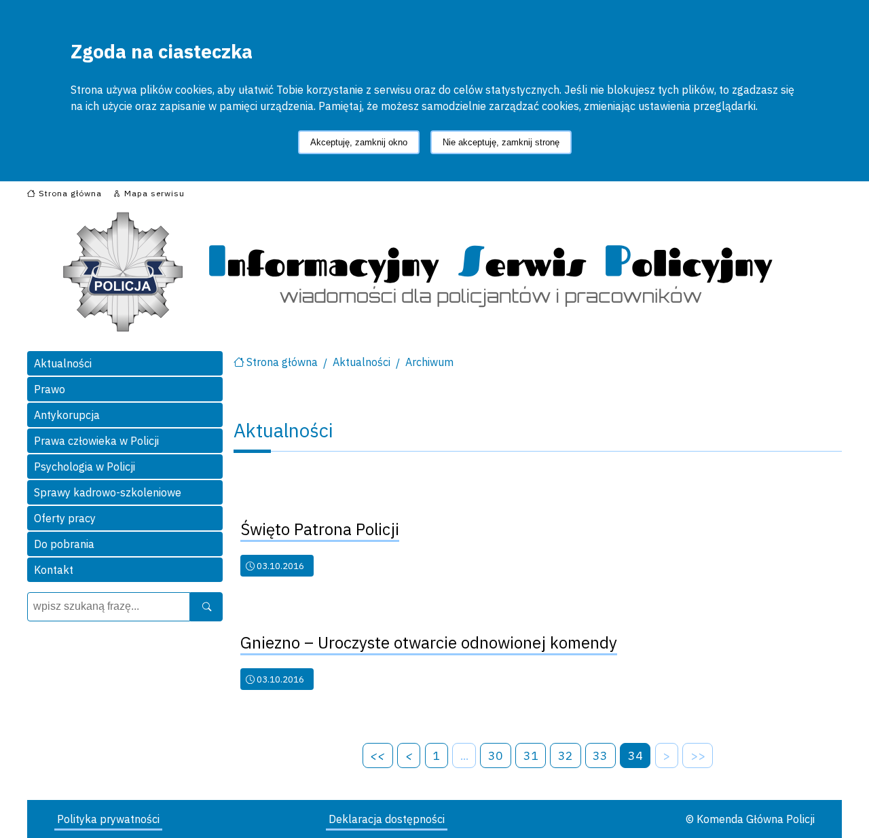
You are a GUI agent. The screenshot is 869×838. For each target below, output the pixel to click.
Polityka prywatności (108, 819)
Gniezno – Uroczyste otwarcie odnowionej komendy (428, 642)
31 (530, 755)
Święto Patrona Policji (319, 529)
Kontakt (53, 570)
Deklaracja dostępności (387, 819)
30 (495, 755)
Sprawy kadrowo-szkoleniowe (107, 492)
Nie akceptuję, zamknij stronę (501, 142)
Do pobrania (64, 544)
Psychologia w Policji (84, 466)
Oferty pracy (65, 518)
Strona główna (282, 362)
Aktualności (63, 363)
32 (565, 755)
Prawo (49, 389)
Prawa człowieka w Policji (96, 441)
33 (600, 755)
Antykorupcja (67, 415)
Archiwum (429, 362)
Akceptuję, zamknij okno (358, 142)
